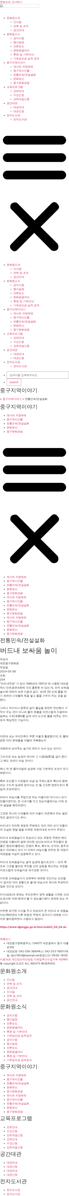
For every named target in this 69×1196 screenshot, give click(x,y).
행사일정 (18, 42)
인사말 (17, 22)
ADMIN (63, 959)
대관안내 (18, 107)
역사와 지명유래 (23, 66)
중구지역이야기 (16, 62)
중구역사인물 (21, 70)
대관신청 (18, 111)
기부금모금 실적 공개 (26, 58)
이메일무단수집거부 (46, 959)
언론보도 (18, 46)
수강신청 (18, 95)
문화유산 (18, 78)
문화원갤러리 (21, 50)
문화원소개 (13, 18)
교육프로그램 (15, 87)
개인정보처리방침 (22, 959)
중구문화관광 (21, 83)
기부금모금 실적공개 (19, 1035)
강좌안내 (18, 91)
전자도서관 (13, 115)
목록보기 (5, 939)
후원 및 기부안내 (23, 54)
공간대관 (12, 103)
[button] (34, 192)
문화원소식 (13, 34)
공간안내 (18, 30)
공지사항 (18, 38)
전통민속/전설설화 (24, 74)
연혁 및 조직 (20, 26)
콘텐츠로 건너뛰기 (11, 2)
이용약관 (5, 959)
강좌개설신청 (21, 99)
